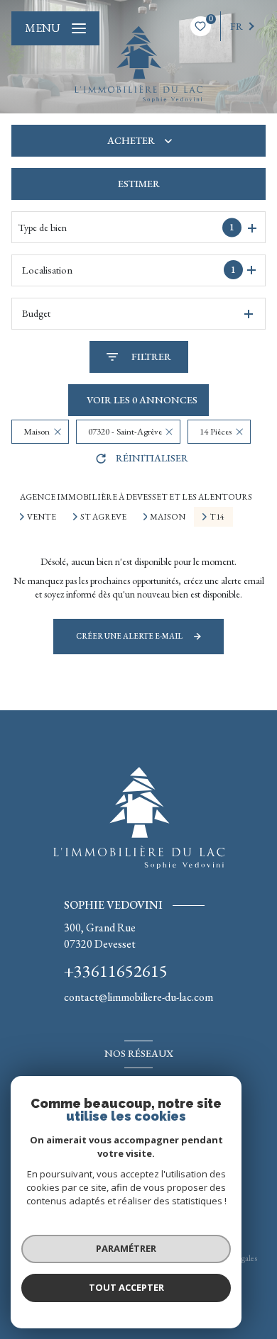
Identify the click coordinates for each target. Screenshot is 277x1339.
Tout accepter (126, 1287)
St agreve (103, 516)
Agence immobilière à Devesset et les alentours (136, 497)
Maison (167, 516)
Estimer (139, 183)
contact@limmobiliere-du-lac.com (138, 997)
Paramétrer (126, 1248)
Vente (41, 516)
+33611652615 (116, 971)
